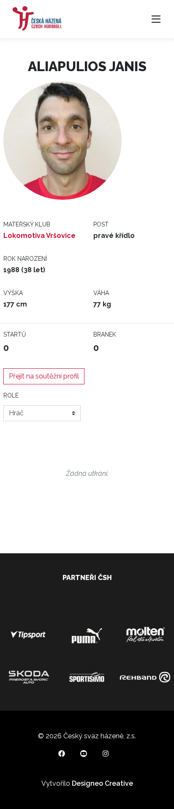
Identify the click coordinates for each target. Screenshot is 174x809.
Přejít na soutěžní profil (44, 376)
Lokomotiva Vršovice (39, 236)
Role (11, 395)
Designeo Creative (102, 783)
